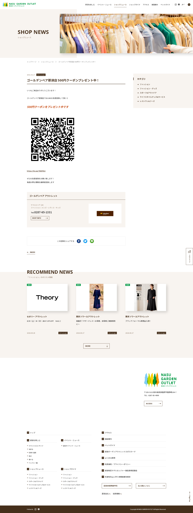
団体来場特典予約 (110, 485)
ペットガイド (165, 4)
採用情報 (116, 493)
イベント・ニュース (104, 4)
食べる (31, 459)
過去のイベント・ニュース (71, 446)
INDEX (32, 252)
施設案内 (155, 4)
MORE (87, 346)
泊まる (31, 449)
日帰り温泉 (32, 453)
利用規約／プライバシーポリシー (118, 464)
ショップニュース (120, 4)
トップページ (31, 62)
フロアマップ (190, 259)
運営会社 (105, 493)
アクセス (146, 4)
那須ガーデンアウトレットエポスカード (120, 451)
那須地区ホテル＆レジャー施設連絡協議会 (121, 470)
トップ (32, 432)
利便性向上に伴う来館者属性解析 (118, 477)
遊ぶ (30, 456)
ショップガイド (134, 4)
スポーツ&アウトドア (148, 92)
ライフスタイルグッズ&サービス (152, 97)
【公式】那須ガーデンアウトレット (19, 4)
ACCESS (149, 403)
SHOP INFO (36, 218)
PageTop (190, 499)
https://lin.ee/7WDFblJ (36, 171)
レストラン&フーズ (147, 101)
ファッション (145, 84)
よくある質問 (110, 458)
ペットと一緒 (33, 463)
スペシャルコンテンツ (36, 446)
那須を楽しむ (90, 4)
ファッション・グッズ (148, 88)
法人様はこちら (144, 485)
